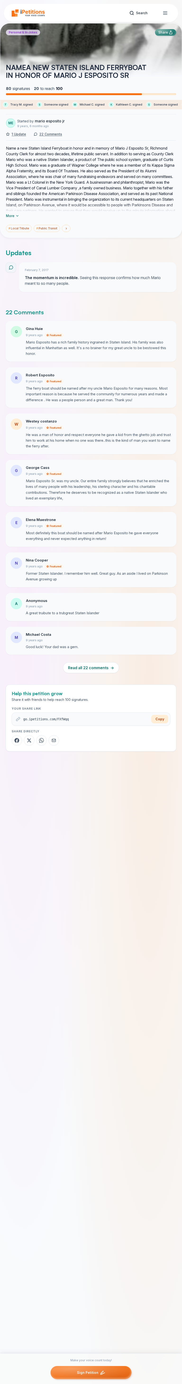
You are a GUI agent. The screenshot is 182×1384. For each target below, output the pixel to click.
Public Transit (46, 228)
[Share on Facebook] (17, 740)
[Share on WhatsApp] (41, 740)
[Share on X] (29, 740)
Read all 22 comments (91, 667)
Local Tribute (19, 228)
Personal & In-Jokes (23, 32)
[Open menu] (165, 13)
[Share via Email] (54, 740)
